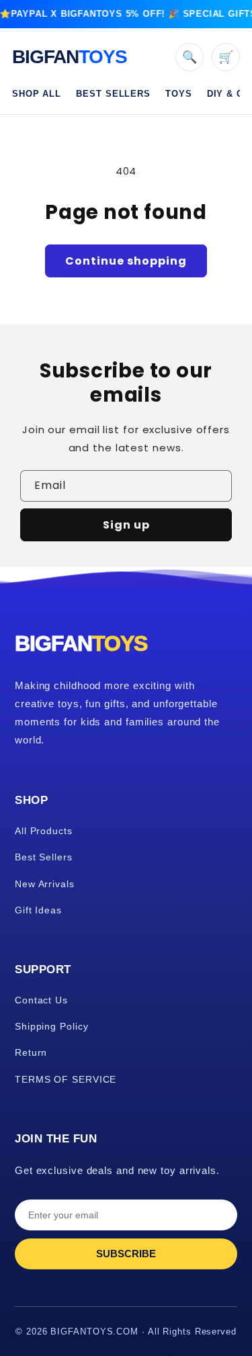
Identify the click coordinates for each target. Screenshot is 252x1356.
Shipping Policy (52, 1026)
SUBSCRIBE (126, 1253)
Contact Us (41, 1000)
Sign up (126, 525)
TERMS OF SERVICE (65, 1079)
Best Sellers (44, 857)
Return (31, 1052)
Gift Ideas (38, 910)
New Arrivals (45, 883)
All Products (44, 830)
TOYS (178, 94)
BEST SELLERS (113, 94)
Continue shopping (126, 261)
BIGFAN (69, 56)
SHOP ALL (36, 94)
